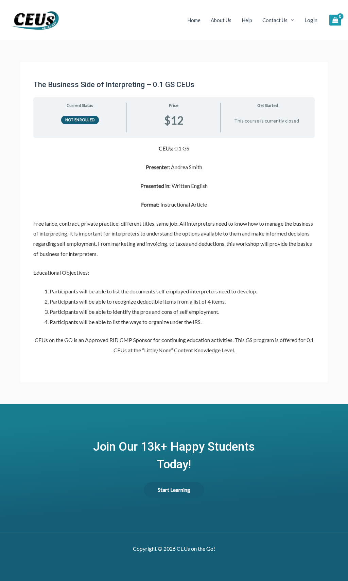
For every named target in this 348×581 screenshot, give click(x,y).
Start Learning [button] (174, 489)
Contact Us (275, 20)
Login (310, 20)
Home (194, 20)
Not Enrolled (80, 119)
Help (247, 20)
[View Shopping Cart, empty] (335, 20)
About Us (221, 20)
